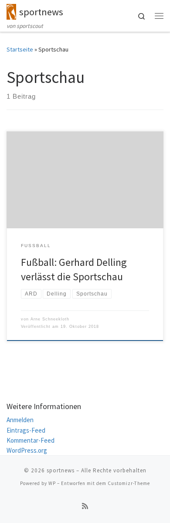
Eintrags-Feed (26, 430)
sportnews (61, 470)
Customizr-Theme (129, 483)
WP (52, 483)
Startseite (20, 49)
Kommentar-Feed (30, 440)
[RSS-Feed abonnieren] (85, 506)
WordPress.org (27, 450)
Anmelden (20, 420)
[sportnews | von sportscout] (11, 10)
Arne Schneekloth (50, 319)
